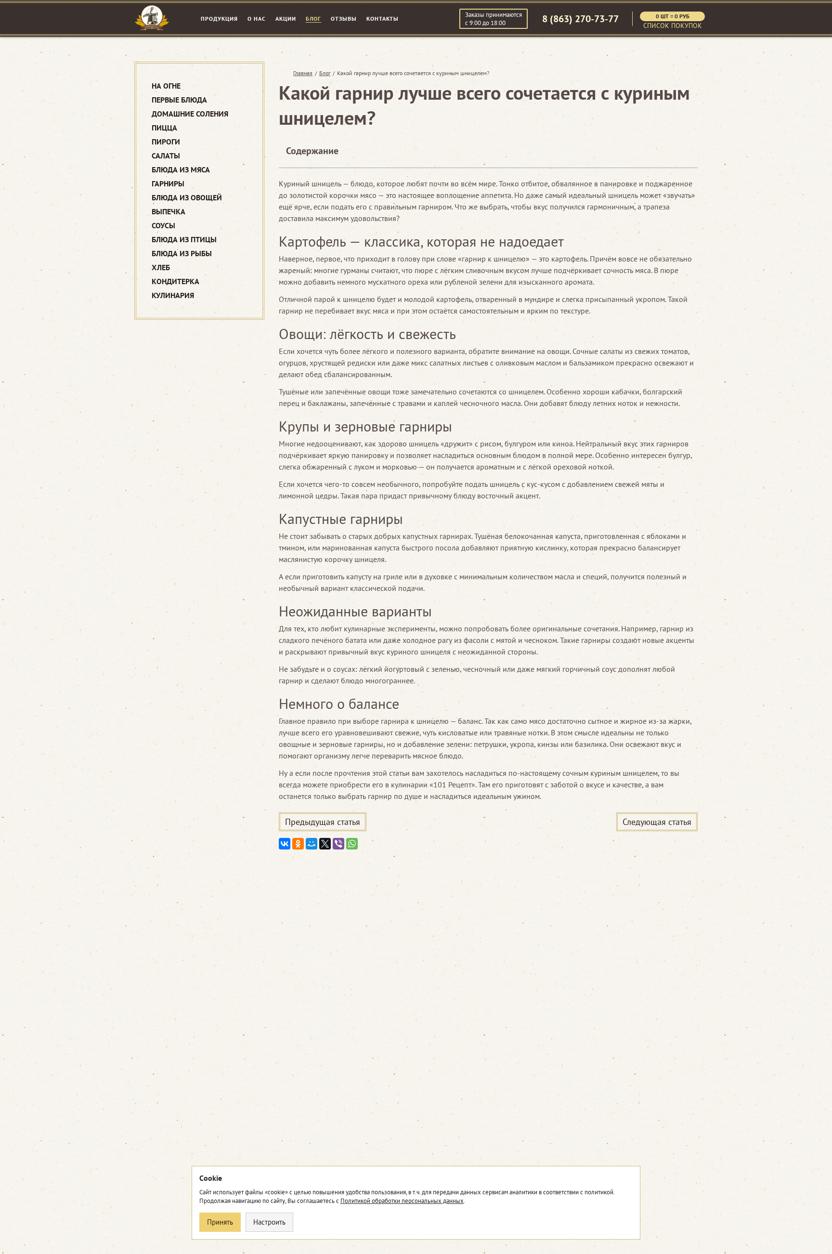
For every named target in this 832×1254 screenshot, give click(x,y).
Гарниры (168, 183)
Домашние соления (190, 114)
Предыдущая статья (322, 821)
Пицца (164, 127)
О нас (256, 18)
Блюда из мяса (181, 169)
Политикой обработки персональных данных (402, 1201)
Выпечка (168, 211)
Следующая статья (657, 821)
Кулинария (173, 295)
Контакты (382, 18)
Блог (313, 18)
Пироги (166, 141)
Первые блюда (179, 100)
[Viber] (338, 843)
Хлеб (161, 267)
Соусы (163, 225)
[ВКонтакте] (284, 843)
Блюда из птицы (184, 239)
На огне (166, 86)
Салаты (166, 155)
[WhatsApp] (352, 843)
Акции (285, 18)
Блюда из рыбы (182, 253)
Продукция (219, 18)
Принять (220, 1222)
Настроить (269, 1222)
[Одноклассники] (298, 843)
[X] (325, 843)
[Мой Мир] (311, 843)
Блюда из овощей (187, 197)
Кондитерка (175, 281)
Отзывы (344, 18)
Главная (302, 73)
